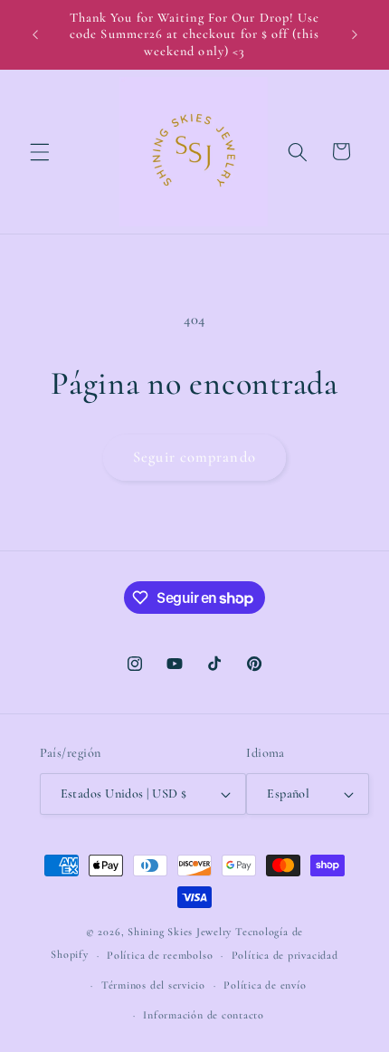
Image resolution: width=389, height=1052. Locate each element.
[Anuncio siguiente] (355, 35)
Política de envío (264, 985)
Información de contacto (203, 1015)
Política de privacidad (285, 955)
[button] (40, 151)
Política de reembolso (160, 955)
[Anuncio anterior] (35, 35)
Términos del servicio (153, 985)
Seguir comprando (194, 457)
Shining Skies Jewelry (180, 931)
